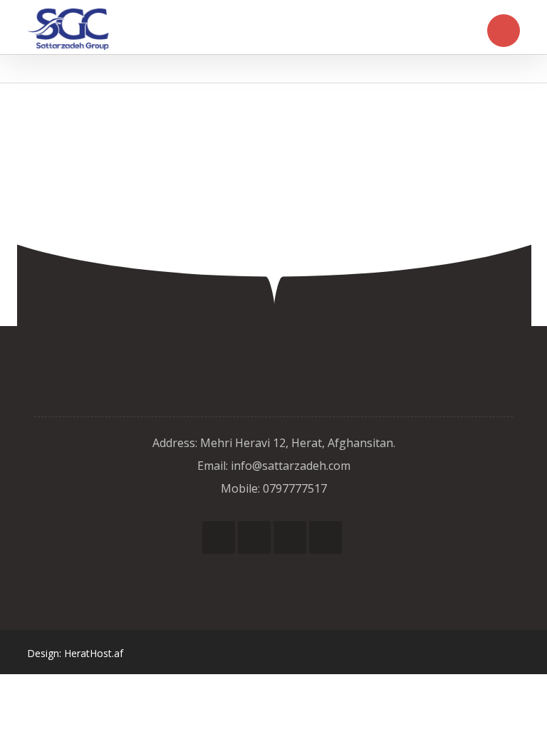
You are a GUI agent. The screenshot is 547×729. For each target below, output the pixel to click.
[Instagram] (290, 537)
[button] (503, 30)
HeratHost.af (93, 653)
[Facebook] (218, 537)
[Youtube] (325, 537)
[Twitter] (254, 537)
